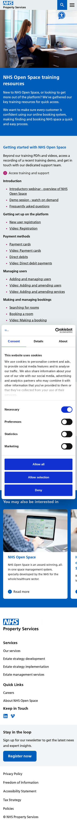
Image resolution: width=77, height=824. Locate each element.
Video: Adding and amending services (37, 292)
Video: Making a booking (28, 320)
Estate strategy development (24, 659)
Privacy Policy (12, 774)
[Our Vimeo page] (12, 717)
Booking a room (21, 314)
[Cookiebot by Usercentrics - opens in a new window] (55, 330)
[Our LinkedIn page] (5, 717)
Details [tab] (38, 341)
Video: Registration (23, 228)
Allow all (38, 464)
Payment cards (20, 244)
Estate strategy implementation (26, 667)
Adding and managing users (30, 279)
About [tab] (63, 341)
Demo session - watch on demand (33, 200)
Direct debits (18, 257)
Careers (8, 693)
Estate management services (23, 674)
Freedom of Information (20, 782)
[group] (35, 554)
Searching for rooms (24, 307)
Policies (8, 809)
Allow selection (38, 477)
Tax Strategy (12, 800)
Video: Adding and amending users (35, 285)
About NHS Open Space (20, 701)
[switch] (66, 422)
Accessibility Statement (19, 791)
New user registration (25, 222)
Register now (20, 756)
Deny (38, 490)
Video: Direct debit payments (30, 263)
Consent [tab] (14, 341)
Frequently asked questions (29, 206)
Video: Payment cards (25, 251)
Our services (11, 651)
